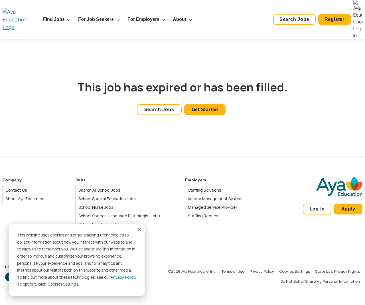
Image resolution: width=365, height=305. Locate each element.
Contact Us (16, 190)
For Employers (143, 19)
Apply (348, 208)
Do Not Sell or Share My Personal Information (320, 281)
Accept (139, 229)
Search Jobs (294, 19)
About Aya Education (24, 198)
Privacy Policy (123, 277)
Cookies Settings (294, 271)
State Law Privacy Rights (337, 271)
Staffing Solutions (204, 190)
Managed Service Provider (212, 207)
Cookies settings (63, 284)
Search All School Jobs (99, 190)
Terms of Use (233, 271)
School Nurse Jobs (95, 207)
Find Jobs (54, 19)
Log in (317, 208)
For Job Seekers (96, 19)
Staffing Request (204, 215)
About (179, 19)
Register (334, 19)
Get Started (205, 109)
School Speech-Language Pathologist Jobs (119, 215)
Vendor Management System (215, 198)
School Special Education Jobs (107, 198)
